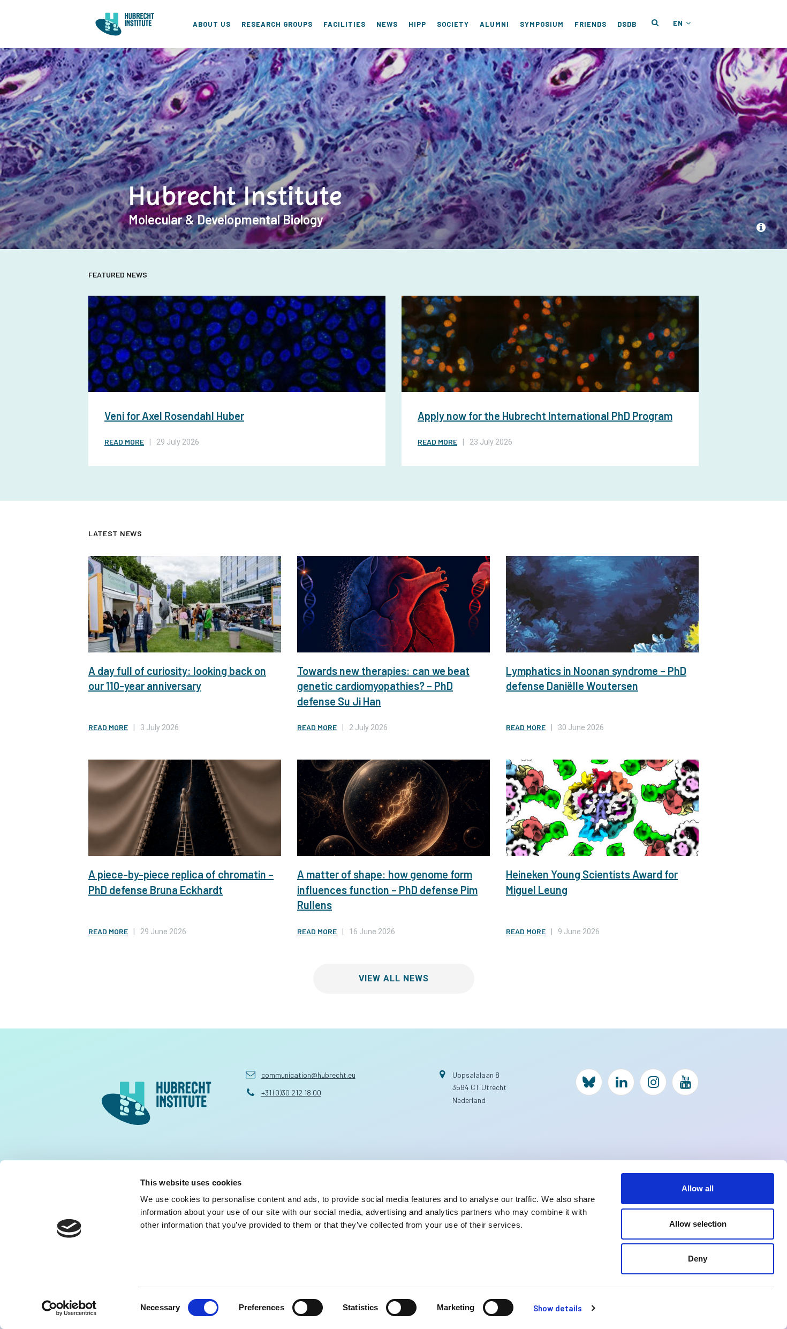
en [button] (678, 23)
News (387, 24)
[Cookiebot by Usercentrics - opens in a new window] (69, 1308)
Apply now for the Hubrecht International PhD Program (545, 415)
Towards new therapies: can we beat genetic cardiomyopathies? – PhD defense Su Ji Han (383, 686)
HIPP (417, 24)
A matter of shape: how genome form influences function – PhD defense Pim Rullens (387, 889)
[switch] (307, 1307)
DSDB (627, 24)
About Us (212, 24)
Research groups (277, 24)
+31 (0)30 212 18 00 (291, 1092)
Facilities (344, 24)
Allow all (698, 1188)
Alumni (494, 24)
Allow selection (698, 1223)
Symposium (542, 24)
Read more (124, 441)
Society (453, 24)
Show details (557, 1308)
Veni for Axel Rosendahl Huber (174, 415)
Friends (590, 24)
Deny (697, 1258)
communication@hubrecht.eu (308, 1074)
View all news (394, 978)
